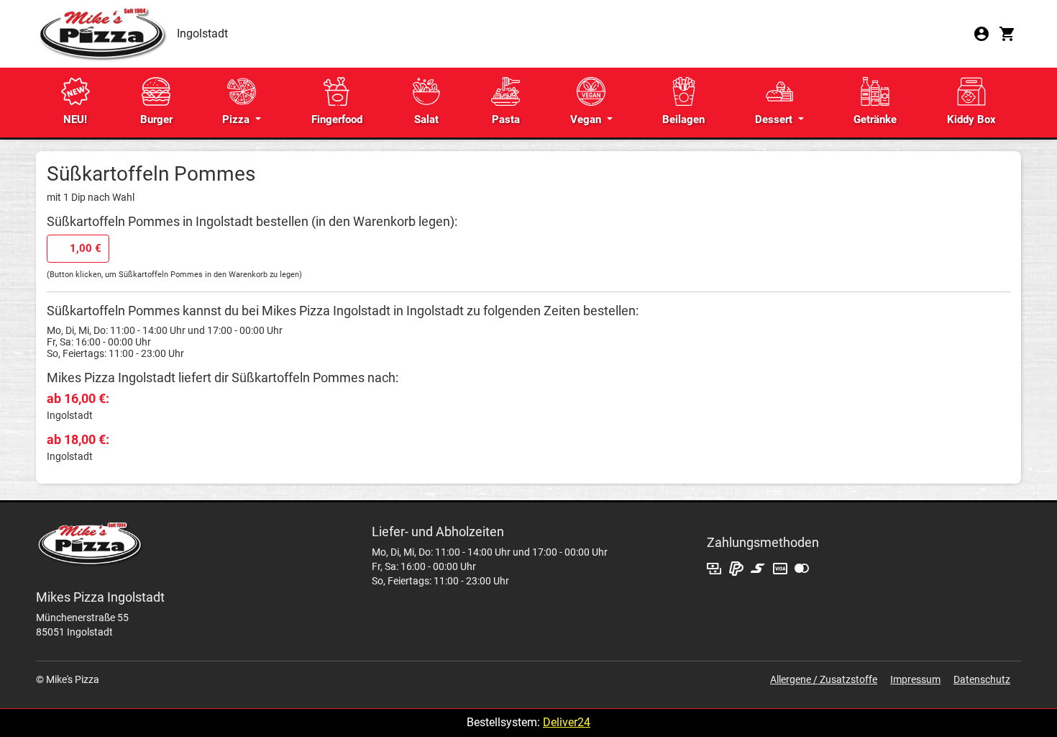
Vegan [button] (587, 119)
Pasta (506, 119)
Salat (426, 119)
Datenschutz (981, 679)
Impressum (915, 679)
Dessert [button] (775, 119)
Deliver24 (566, 722)
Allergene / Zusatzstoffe (823, 679)
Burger (156, 119)
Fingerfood (336, 119)
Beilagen (683, 119)
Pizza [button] (237, 119)
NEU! (75, 119)
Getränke (875, 119)
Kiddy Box (971, 119)
